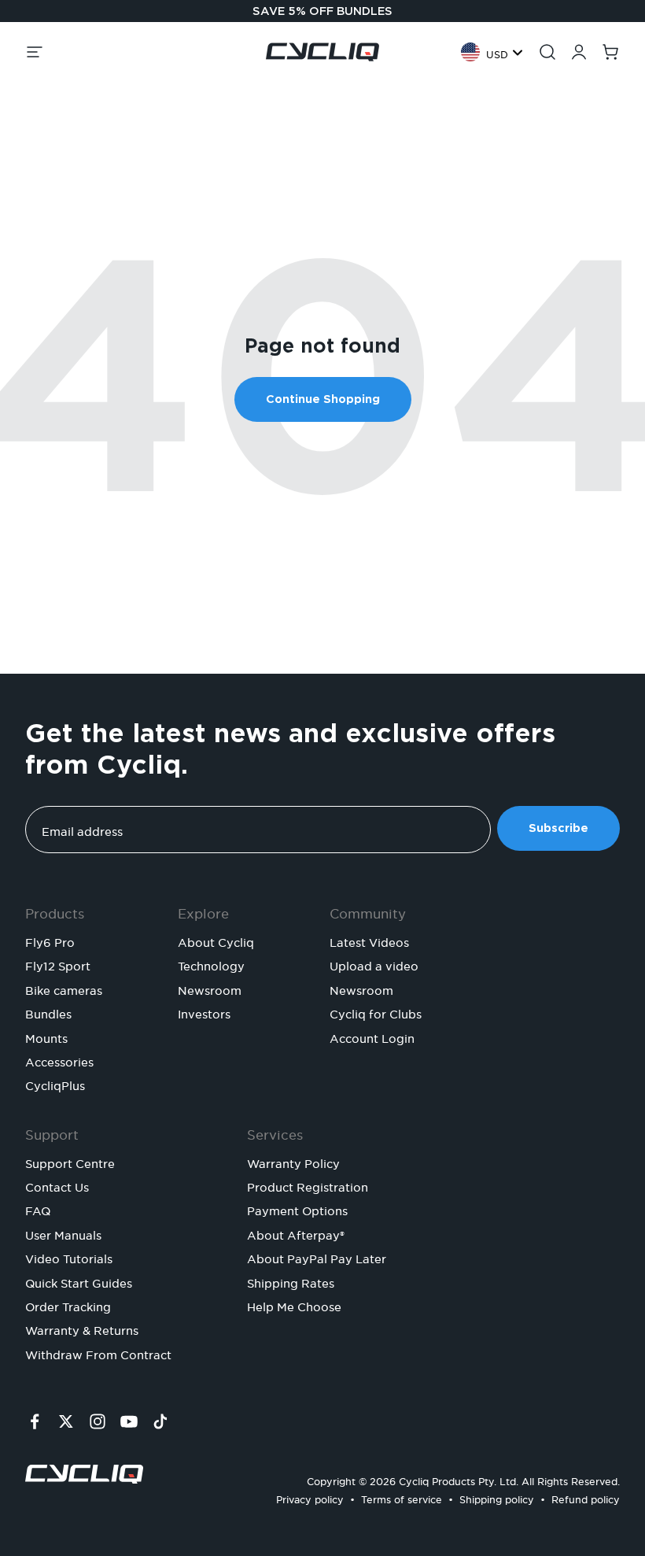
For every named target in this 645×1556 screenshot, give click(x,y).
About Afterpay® (296, 1233)
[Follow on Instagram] (97, 1421)
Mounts (46, 1036)
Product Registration (307, 1185)
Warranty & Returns (81, 1328)
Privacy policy (310, 1497)
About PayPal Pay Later (316, 1257)
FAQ (37, 1209)
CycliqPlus (55, 1084)
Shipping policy (496, 1497)
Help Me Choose (294, 1305)
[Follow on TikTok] (160, 1421)
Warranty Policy (293, 1162)
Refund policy (585, 1497)
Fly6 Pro (50, 940)
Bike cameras (63, 988)
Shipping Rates (290, 1281)
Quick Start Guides (78, 1281)
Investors (204, 1012)
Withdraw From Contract (98, 1353)
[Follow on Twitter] (66, 1421)
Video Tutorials (68, 1257)
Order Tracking (68, 1305)
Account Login (372, 1036)
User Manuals (63, 1233)
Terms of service (401, 1497)
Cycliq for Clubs (376, 1012)
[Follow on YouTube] (129, 1421)
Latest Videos (369, 940)
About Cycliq (216, 940)
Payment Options (297, 1209)
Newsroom (209, 988)
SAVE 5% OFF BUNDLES (322, 11)
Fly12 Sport (57, 964)
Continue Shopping (323, 399)
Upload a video (374, 964)
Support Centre (70, 1162)
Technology (211, 964)
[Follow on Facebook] (34, 1421)
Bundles (48, 1012)
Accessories (59, 1060)
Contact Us (57, 1185)
